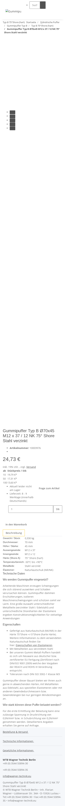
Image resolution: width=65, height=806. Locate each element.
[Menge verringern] (5, 509)
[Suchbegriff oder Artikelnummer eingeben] (43, 5)
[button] (37, 12)
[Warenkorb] (57, 8)
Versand (31, 467)
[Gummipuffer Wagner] (13, 11)
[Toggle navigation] (10, 5)
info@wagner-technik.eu (17, 776)
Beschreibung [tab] (14, 533)
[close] (5, 47)
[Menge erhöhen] (56, 516)
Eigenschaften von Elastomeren (34, 645)
